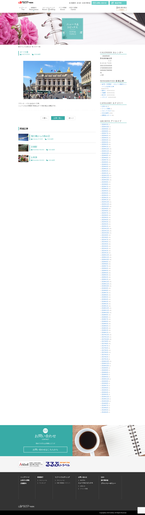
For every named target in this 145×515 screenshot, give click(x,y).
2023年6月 (105, 188)
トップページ (24, 477)
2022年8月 (105, 211)
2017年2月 (105, 357)
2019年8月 (105, 290)
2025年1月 (105, 146)
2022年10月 (105, 206)
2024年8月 (105, 157)
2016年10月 (105, 365)
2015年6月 (105, 388)
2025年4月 (105, 140)
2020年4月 (105, 273)
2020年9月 (105, 262)
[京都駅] (23, 150)
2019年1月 (105, 306)
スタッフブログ (106, 111)
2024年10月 (105, 153)
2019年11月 (105, 284)
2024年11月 (105, 151)
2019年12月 (105, 281)
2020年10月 (105, 259)
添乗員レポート (106, 115)
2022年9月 (105, 208)
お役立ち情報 (24, 480)
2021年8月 (105, 237)
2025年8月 (105, 131)
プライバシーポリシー (108, 483)
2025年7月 (105, 133)
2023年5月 (105, 191)
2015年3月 (105, 394)
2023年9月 (105, 182)
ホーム (22, 46)
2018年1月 (105, 332)
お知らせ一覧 (29, 46)
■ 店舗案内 (72, 3)
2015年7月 (105, 385)
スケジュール (43, 480)
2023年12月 (105, 175)
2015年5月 (105, 390)
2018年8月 (105, 317)
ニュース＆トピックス (85, 483)
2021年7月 (105, 239)
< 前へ (44, 118)
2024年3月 (105, 169)
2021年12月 (105, 228)
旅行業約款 (104, 480)
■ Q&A (79, 3)
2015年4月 (105, 392)
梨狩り (104, 90)
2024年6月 (105, 162)
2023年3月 (105, 195)
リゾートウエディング (62, 477)
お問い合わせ (82, 477)
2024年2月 (105, 171)
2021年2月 (105, 250)
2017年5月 (105, 350)
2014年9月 (105, 403)
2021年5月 (105, 244)
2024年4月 (105, 166)
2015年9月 (105, 381)
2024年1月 (105, 173)
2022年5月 (105, 217)
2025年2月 (105, 144)
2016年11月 (105, 363)
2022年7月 (105, 213)
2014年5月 (105, 410)
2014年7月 (105, 405)
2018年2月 (105, 330)
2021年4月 (105, 246)
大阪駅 (104, 93)
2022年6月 (105, 215)
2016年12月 (105, 361)
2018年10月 (105, 312)
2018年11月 (105, 310)
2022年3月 (105, 222)
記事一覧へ (58, 118)
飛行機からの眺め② (40, 136)
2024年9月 (105, 155)
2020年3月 (105, 275)
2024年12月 (105, 149)
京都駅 (34, 147)
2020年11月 (105, 257)
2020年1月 (105, 279)
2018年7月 (105, 319)
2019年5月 (105, 297)
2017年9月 (105, 341)
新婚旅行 (40, 477)
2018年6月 (105, 321)
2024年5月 (105, 164)
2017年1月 (105, 359)
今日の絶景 (37, 54)
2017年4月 (105, 352)
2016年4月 (105, 377)
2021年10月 (105, 233)
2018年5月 (105, 323)
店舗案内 (23, 483)
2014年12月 (105, 396)
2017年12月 (105, 334)
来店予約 (82, 480)
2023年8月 (105, 184)
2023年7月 (105, 186)
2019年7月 (105, 292)
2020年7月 (105, 266)
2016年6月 (105, 372)
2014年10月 (105, 401)
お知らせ (104, 106)
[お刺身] (23, 161)
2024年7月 (105, 160)
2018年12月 (105, 308)
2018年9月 (105, 315)
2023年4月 (105, 193)
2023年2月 (105, 197)
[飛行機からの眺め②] (23, 140)
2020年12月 (105, 255)
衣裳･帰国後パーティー (63, 483)
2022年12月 (105, 202)
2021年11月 (105, 231)
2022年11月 (105, 204)
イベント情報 (106, 108)
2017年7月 (105, 346)
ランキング (42, 483)
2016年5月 (105, 374)
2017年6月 (105, 348)
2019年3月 (105, 301)
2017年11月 (105, 337)
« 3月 (102, 75)
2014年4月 (105, 412)
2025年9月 (105, 129)
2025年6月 (105, 135)
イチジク (104, 97)
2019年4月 (105, 299)
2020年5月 (105, 270)
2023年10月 (105, 180)
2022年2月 (105, 224)
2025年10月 (105, 126)
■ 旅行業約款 (86, 3)
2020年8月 (105, 264)
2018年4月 (105, 326)
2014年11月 (105, 399)
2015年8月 (105, 383)
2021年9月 (105, 235)
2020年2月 (105, 277)
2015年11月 (105, 379)
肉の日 (104, 95)
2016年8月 (105, 370)
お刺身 (34, 157)
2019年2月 (105, 304)
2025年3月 (105, 142)
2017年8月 (105, 343)
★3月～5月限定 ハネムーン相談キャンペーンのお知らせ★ (114, 85)
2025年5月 (105, 138)
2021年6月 (105, 241)
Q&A (102, 477)
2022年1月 (105, 226)
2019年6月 (105, 295)
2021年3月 (105, 248)
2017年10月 (105, 339)
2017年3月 (105, 354)
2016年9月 (105, 368)
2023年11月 (105, 177)
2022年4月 (105, 219)
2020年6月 (105, 268)
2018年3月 (105, 328)
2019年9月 (105, 288)
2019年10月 (105, 286)
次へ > (71, 118)
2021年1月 (105, 253)
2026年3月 (105, 124)
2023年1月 (105, 199)
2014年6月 (105, 407)
